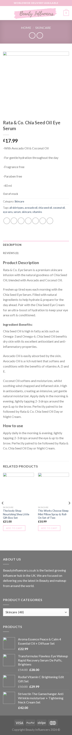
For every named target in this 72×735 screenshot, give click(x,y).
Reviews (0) (10, 253)
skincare (26, 211)
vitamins (37, 211)
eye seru (8, 211)
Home (26, 28)
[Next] (69, 511)
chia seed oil (45, 207)
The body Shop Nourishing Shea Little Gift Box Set (16, 514)
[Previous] (3, 511)
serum (17, 211)
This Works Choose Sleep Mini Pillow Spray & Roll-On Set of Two (53, 514)
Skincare (43, 28)
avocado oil (31, 207)
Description (12, 244)
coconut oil (59, 207)
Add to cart (14, 528)
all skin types (16, 207)
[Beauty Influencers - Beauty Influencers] (35, 13)
